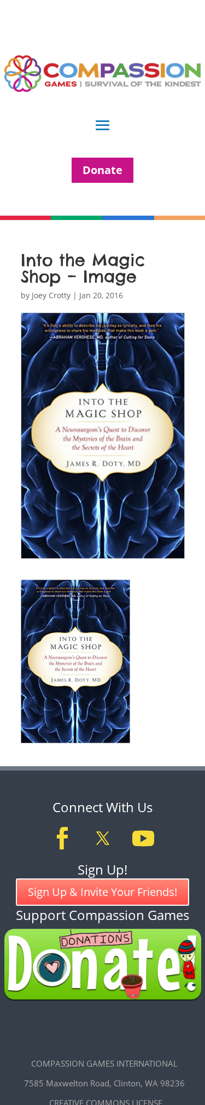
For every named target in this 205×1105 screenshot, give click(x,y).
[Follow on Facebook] (62, 838)
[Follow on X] (103, 838)
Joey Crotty (51, 295)
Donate (102, 170)
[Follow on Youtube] (143, 838)
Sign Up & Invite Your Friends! (102, 891)
